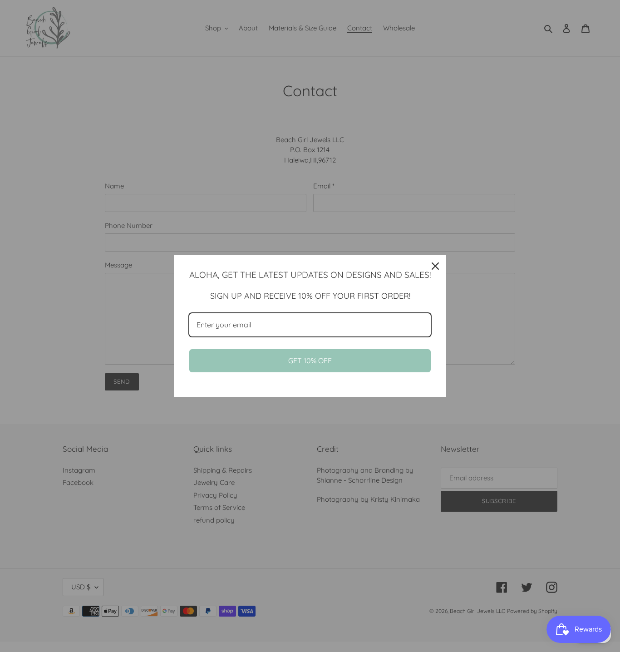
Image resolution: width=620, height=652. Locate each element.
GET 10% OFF (310, 360)
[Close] (435, 266)
